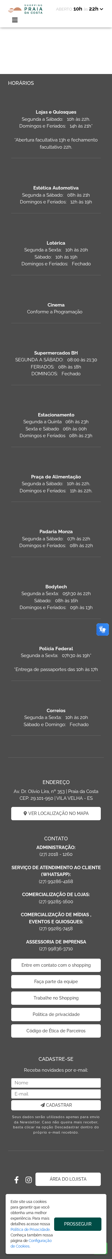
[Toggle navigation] (15, 20)
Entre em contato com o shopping (56, 965)
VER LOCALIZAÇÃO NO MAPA (58, 813)
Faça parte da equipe (56, 981)
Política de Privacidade (30, 1229)
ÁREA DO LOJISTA (68, 1179)
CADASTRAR (58, 1105)
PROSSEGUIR (77, 1224)
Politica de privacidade (56, 1014)
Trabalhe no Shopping (56, 997)
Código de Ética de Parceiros (56, 1030)
